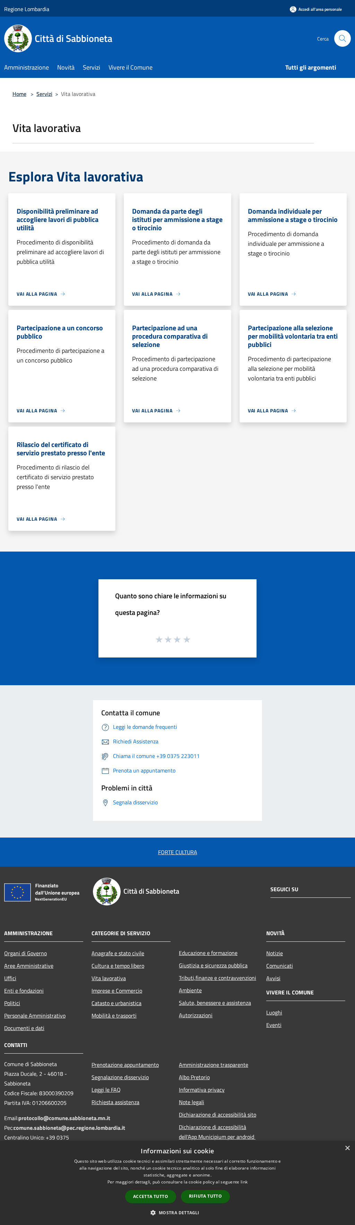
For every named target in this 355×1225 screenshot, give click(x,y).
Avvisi (273, 978)
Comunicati (279, 966)
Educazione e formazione (208, 953)
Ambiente (190, 990)
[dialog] (177, 1183)
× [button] (347, 1148)
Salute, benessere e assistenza (215, 1003)
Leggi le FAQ (106, 1089)
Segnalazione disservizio (120, 1077)
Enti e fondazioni (24, 990)
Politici (12, 1003)
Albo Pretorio (194, 1077)
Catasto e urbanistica (116, 1003)
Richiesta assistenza (115, 1102)
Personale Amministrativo (35, 1015)
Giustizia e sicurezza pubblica (213, 965)
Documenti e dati (24, 1028)
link (244, 1182)
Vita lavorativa (109, 978)
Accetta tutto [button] (150, 1196)
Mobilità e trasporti (114, 1015)
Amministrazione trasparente (213, 1065)
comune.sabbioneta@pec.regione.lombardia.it (69, 1128)
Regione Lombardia (26, 9)
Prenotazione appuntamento (125, 1065)
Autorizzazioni (196, 1015)
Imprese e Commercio (117, 990)
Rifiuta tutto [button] (205, 1196)
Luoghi (274, 1012)
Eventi (274, 1025)
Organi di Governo (25, 953)
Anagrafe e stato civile (118, 953)
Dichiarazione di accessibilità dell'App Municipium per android (217, 1132)
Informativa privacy (202, 1089)
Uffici (10, 978)
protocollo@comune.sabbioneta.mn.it (64, 1118)
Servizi (44, 94)
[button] (177, 1212)
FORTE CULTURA (177, 852)
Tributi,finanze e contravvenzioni (217, 978)
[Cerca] (342, 38)
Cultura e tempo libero (118, 966)
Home (19, 94)
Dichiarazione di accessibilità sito (217, 1114)
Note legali (191, 1102)
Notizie (274, 953)
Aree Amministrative (28, 966)
